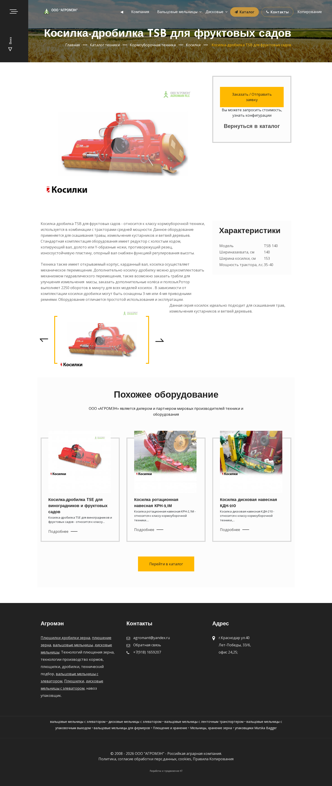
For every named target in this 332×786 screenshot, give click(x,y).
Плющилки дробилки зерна (65, 637)
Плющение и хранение (170, 728)
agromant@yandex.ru (151, 637)
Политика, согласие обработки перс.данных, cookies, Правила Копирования (166, 758)
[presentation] (44, 340)
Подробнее (58, 531)
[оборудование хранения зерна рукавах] (101, 339)
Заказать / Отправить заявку (252, 97)
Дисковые (214, 11)
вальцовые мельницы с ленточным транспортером (203, 721)
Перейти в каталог (166, 563)
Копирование (309, 11)
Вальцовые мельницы (177, 11)
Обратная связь (147, 644)
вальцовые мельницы (73, 644)
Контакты (280, 11)
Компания (140, 11)
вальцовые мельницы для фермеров (122, 728)
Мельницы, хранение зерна (211, 728)
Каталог (247, 11)
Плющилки (74, 681)
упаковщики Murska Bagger (256, 728)
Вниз (10, 41)
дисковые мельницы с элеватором (134, 721)
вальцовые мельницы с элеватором (77, 721)
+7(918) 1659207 (147, 652)
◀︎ (121, 11)
